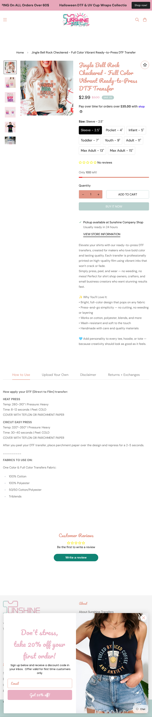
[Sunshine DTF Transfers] (76, 20)
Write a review (76, 557)
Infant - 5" (136, 130)
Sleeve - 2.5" (90, 130)
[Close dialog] (143, 618)
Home (20, 52)
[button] (88, 162)
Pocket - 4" (114, 130)
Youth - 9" (112, 140)
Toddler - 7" (90, 140)
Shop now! (141, 5)
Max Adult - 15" (121, 150)
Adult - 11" (133, 140)
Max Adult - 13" (92, 150)
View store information (101, 234)
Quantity (85, 185)
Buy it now (114, 206)
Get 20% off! (40, 695)
